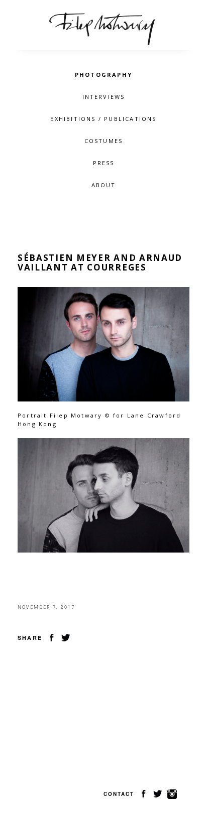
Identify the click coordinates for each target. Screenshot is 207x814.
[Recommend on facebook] (51, 637)
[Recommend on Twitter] (65, 637)
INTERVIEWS (103, 96)
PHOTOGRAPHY (103, 74)
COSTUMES (103, 141)
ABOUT (103, 185)
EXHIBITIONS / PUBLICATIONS (103, 118)
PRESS (104, 163)
